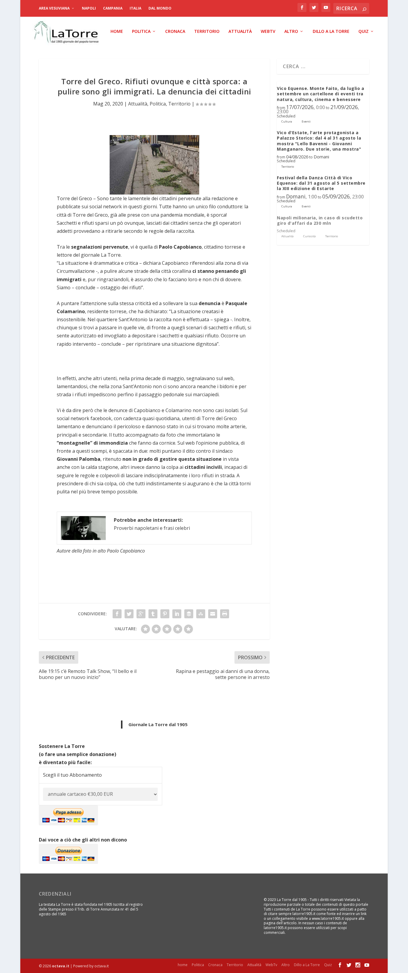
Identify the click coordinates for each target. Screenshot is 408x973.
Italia (135, 8)
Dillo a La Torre (331, 31)
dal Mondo (159, 8)
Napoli (89, 8)
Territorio (207, 31)
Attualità (240, 31)
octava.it (60, 966)
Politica (141, 31)
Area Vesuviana (54, 8)
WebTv (268, 31)
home (117, 31)
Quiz (363, 31)
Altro (291, 31)
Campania (112, 8)
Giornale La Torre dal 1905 (158, 724)
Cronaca (175, 31)
